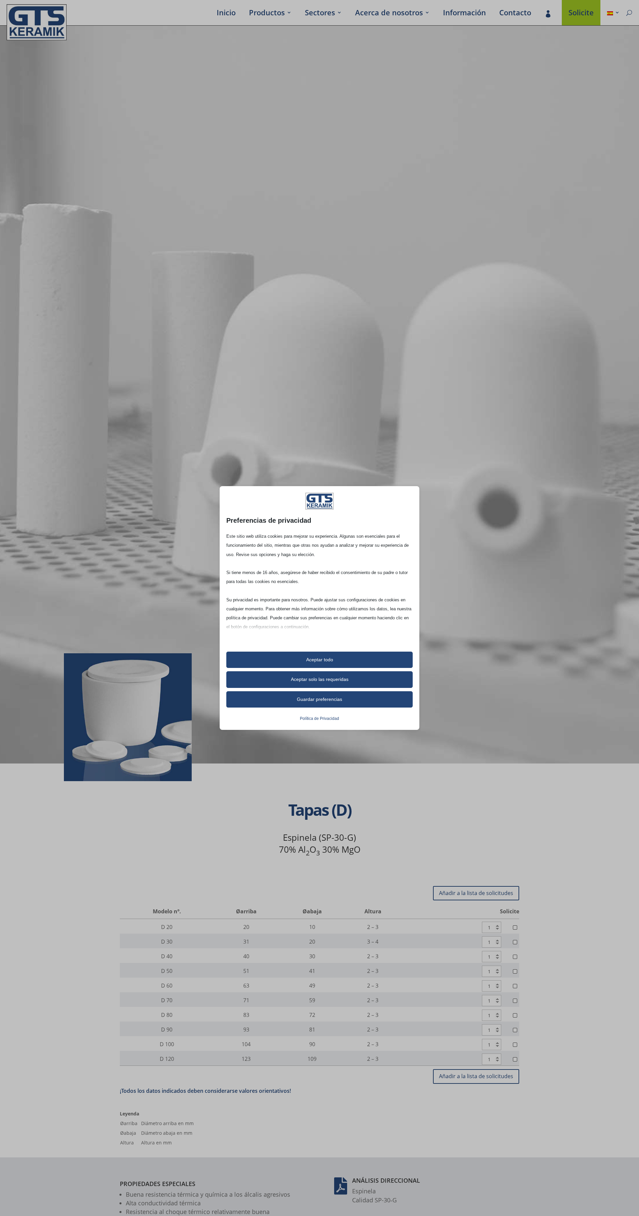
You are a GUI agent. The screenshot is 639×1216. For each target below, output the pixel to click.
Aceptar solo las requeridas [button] (319, 679)
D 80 (166, 1015)
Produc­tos (267, 13)
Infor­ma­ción (464, 13)
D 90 (166, 1029)
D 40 (166, 956)
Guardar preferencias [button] (319, 699)
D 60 (166, 985)
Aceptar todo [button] (319, 659)
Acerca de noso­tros (389, 13)
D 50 (166, 971)
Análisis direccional (386, 1180)
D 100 (167, 1044)
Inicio (226, 13)
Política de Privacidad (319, 718)
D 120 (167, 1059)
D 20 (166, 927)
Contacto (515, 13)
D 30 (166, 941)
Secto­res (320, 13)
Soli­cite (581, 13)
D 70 (166, 1000)
